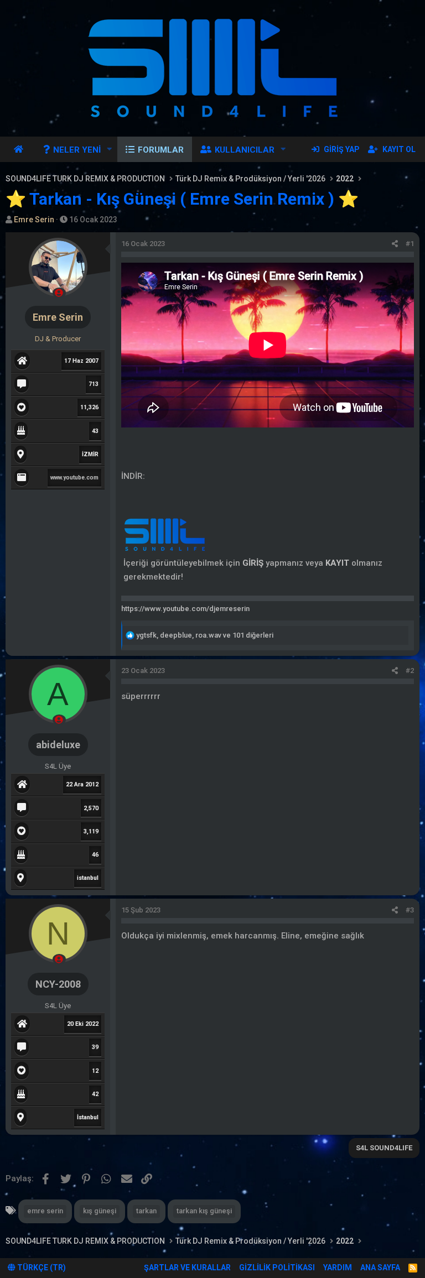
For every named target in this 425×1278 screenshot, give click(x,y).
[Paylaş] (395, 244)
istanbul (88, 877)
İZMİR (90, 454)
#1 (410, 243)
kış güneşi (99, 1211)
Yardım (337, 1267)
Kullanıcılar (244, 150)
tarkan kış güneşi (204, 1211)
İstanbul (88, 1117)
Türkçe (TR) (40, 1267)
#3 (410, 910)
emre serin (45, 1211)
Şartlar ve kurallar (187, 1267)
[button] (109, 149)
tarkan (146, 1211)
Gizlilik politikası (277, 1267)
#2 (410, 670)
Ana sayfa (20, 149)
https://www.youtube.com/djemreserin (185, 608)
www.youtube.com (74, 477)
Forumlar (161, 150)
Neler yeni (77, 150)
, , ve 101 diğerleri (204, 635)
